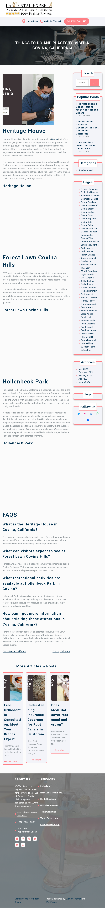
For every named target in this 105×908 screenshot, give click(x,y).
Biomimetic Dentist (90, 195)
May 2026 (83, 369)
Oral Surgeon (87, 277)
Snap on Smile (88, 320)
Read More (12, 761)
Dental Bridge (87, 212)
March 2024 (84, 382)
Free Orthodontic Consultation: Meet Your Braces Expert (87, 108)
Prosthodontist (88, 304)
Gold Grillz (86, 261)
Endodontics (87, 248)
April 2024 (83, 379)
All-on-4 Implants (89, 189)
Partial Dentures (89, 287)
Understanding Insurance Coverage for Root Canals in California (87, 127)
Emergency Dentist (90, 245)
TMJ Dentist (87, 337)
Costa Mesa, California (14, 651)
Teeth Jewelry (87, 327)
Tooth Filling (87, 343)
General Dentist (88, 258)
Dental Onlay (87, 225)
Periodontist (87, 294)
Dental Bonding (88, 202)
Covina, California (61, 651)
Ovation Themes (73, 898)
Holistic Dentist (88, 264)
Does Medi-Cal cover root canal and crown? (86, 145)
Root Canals (87, 307)
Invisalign (85, 268)
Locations (32, 21)
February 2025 (85, 372)
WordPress (51, 902)
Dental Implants (88, 218)
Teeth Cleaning (88, 323)
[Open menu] (72, 8)
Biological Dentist (89, 192)
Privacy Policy (87, 300)
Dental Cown (87, 215)
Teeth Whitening (89, 330)
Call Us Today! (52, 21)
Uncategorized (85, 170)
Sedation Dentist (89, 310)
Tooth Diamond (88, 340)
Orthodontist (87, 284)
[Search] (94, 82)
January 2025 (85, 375)
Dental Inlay (86, 222)
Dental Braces (87, 208)
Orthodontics (87, 281)
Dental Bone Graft (89, 205)
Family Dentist (88, 254)
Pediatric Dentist (89, 291)
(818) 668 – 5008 (26, 822)
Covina (54, 139)
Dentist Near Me (89, 228)
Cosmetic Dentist (89, 199)
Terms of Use (87, 333)
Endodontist (87, 251)
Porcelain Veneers (90, 297)
